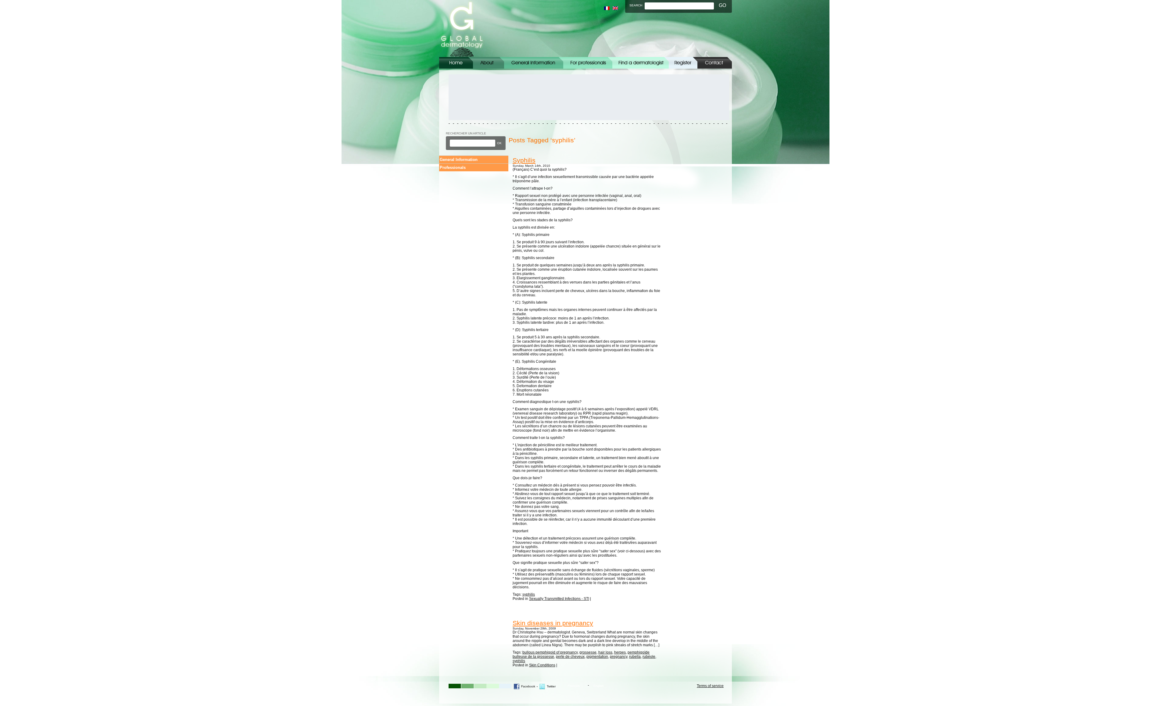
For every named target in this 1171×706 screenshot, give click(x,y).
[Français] (607, 8)
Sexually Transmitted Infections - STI (559, 599)
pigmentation (597, 656)
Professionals (453, 167)
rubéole (649, 656)
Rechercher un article (466, 133)
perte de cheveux (570, 656)
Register (683, 63)
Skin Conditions (542, 665)
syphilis (528, 594)
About (488, 63)
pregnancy (618, 656)
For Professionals (587, 63)
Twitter (551, 686)
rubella (635, 656)
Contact (714, 63)
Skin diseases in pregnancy (553, 622)
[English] (615, 8)
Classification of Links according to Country (640, 63)
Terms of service (710, 686)
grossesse (587, 652)
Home (456, 63)
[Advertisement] (476, 97)
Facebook (528, 686)
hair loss (605, 652)
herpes (620, 652)
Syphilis (524, 160)
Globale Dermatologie (462, 28)
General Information (533, 63)
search (635, 5)
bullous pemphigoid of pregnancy (550, 652)
